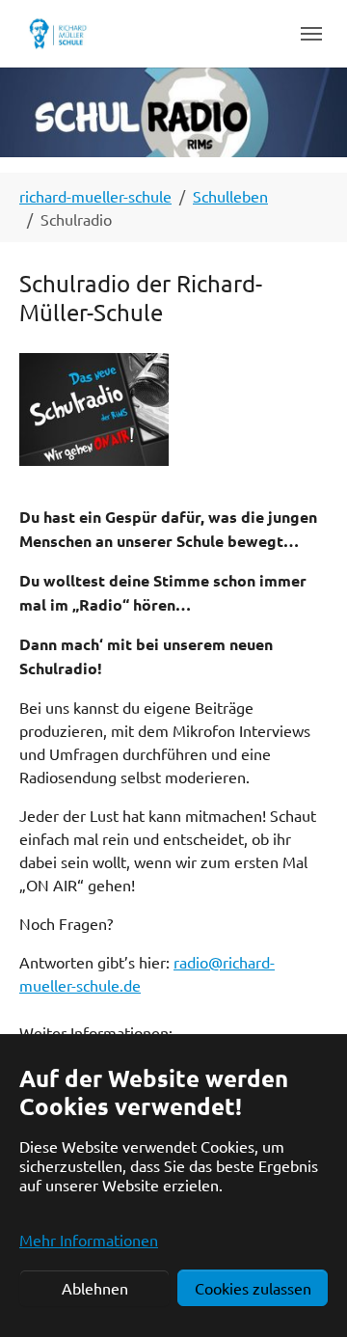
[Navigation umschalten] (311, 33)
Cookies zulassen (253, 1287)
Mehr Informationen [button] (88, 1239)
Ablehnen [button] (95, 1287)
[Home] (57, 33)
